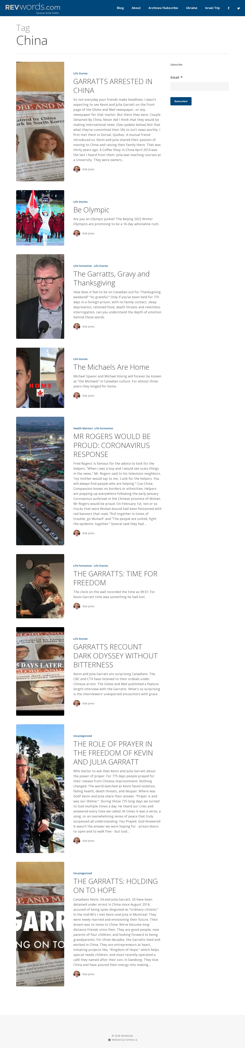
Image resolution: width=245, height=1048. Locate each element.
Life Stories (80, 73)
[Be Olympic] (40, 217)
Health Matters (83, 428)
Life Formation (82, 266)
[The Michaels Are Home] (40, 378)
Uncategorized (82, 736)
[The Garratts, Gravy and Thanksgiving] (40, 296)
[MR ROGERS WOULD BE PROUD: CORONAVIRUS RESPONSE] (40, 481)
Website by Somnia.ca (124, 1039)
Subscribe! (181, 101)
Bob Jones (89, 169)
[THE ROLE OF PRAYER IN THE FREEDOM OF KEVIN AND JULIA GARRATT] (40, 788)
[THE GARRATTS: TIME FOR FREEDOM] (40, 586)
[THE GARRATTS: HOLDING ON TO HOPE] (40, 924)
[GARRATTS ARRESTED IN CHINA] (40, 121)
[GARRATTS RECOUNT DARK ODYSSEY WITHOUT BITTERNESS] (40, 671)
